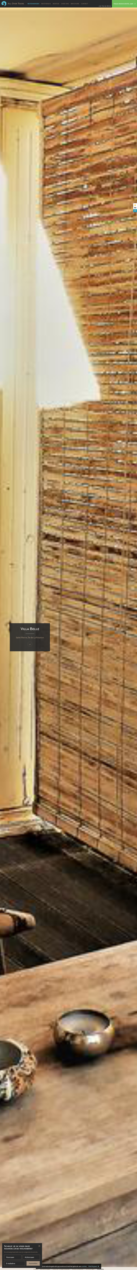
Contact (84, 3)
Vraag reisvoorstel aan (123, 4)
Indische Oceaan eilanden (61, 1269)
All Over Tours (13, 3)
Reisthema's (46, 3)
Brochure (75, 3)
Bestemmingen (33, 3)
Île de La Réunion (36, 637)
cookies (84, 1266)
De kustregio (90, 1269)
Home (35, 1269)
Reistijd (56, 3)
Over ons (65, 3)
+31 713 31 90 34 (104, 6)
